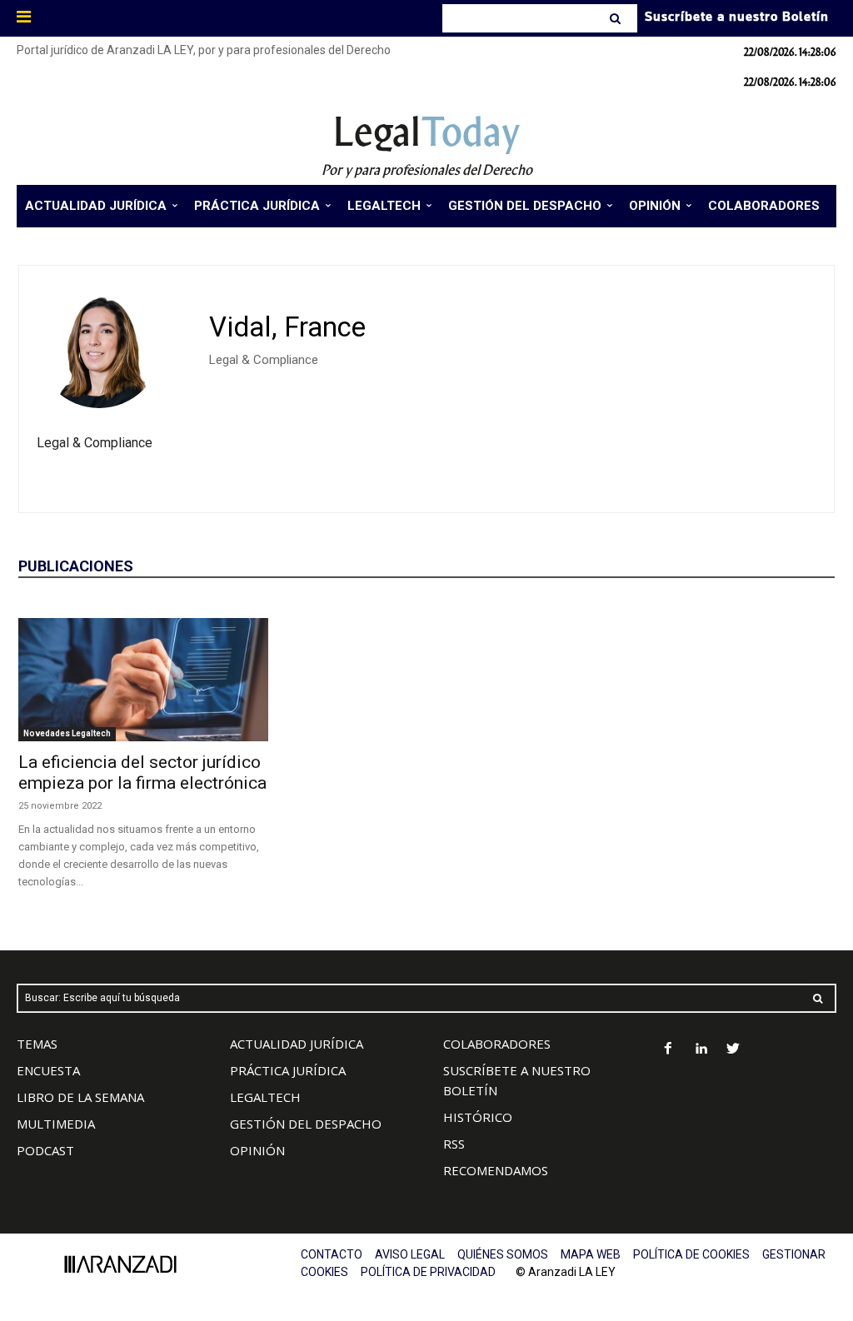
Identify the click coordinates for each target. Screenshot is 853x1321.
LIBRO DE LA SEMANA (80, 1097)
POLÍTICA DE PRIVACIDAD (428, 1272)
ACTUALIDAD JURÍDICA (296, 1043)
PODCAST (45, 1150)
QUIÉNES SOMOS (502, 1254)
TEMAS (37, 1043)
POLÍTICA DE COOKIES (691, 1254)
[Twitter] (733, 1050)
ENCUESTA (48, 1070)
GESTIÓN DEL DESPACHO (306, 1123)
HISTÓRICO (477, 1117)
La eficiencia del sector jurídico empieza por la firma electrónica (142, 772)
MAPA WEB (591, 1254)
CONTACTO (331, 1254)
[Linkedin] (701, 1050)
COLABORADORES (497, 1043)
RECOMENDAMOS (495, 1170)
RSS (454, 1143)
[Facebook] (668, 1050)
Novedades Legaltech (67, 733)
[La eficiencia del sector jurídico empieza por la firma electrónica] (143, 679)
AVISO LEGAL (410, 1254)
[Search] (616, 18)
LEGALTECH (265, 1097)
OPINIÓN (257, 1150)
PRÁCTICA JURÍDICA (288, 1070)
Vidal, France (287, 327)
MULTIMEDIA (56, 1123)
